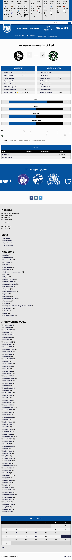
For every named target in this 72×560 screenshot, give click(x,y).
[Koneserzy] (2, 131)
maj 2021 (6, 477)
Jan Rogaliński (44, 81)
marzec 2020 (7, 511)
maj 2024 (6, 390)
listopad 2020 (7, 492)
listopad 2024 (7, 376)
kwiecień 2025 (7, 364)
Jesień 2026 (42, 36)
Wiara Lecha (67, 556)
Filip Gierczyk (44, 75)
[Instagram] (36, 198)
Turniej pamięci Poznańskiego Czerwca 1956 (17, 306)
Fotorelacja (6, 264)
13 (36, 533)
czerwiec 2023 (8, 417)
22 (55, 536)
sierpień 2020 (7, 499)
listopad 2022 (7, 434)
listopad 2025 (7, 347)
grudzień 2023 (7, 402)
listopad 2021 (7, 463)
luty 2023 (6, 427)
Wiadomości (34, 28)
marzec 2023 (7, 424)
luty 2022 (6, 456)
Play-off (5, 277)
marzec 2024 (7, 395)
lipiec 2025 (6, 356)
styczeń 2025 (7, 371)
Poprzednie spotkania (38, 140)
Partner (5, 274)
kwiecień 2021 (7, 480)
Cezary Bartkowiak (45, 72)
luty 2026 (6, 339)
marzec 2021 (7, 482)
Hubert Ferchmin (45, 87)
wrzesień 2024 (7, 381)
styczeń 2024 (7, 400)
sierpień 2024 (7, 383)
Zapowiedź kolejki (8, 315)
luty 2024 (6, 398)
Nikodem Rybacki (9, 84)
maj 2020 (6, 507)
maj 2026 (6, 332)
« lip (2, 547)
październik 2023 (8, 407)
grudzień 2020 (7, 490)
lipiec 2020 (6, 502)
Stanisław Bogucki (10, 87)
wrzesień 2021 (7, 468)
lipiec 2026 (6, 327)
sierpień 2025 (7, 354)
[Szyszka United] (2, 136)
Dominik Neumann (45, 89)
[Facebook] (31, 198)
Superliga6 (6, 296)
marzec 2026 (7, 337)
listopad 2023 (7, 405)
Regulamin (6, 289)
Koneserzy (5, 154)
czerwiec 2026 (8, 330)
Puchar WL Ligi (8, 286)
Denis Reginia (8, 75)
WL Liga (5, 310)
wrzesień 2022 (7, 439)
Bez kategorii (7, 257)
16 (65, 533)
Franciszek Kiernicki (46, 92)
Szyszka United (7, 157)
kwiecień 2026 (7, 334)
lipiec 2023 (6, 414)
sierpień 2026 (7, 325)
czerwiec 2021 (7, 475)
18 (16, 536)
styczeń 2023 (7, 429)
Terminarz (6, 301)
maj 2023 (6, 419)
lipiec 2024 (6, 385)
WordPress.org (7, 245)
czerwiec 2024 (8, 388)
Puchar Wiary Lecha (9, 284)
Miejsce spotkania (24, 140)
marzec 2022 (7, 453)
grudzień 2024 (7, 373)
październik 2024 (8, 378)
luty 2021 (6, 485)
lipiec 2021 (6, 473)
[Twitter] (41, 198)
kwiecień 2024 (7, 393)
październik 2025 (8, 349)
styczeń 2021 (7, 487)
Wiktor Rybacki (9, 78)
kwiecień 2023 (7, 422)
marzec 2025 (7, 366)
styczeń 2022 (7, 458)
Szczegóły (13, 140)
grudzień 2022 (7, 431)
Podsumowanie (8, 281)
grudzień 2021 (7, 461)
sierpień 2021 (7, 470)
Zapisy (5, 313)
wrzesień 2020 (7, 497)
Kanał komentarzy (9, 243)
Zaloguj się (6, 238)
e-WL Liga (6, 262)
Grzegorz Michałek (10, 92)
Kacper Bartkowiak (45, 84)
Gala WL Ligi (7, 267)
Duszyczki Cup (8, 260)
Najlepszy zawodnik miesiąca (12, 272)
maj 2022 (6, 448)
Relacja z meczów (9, 291)
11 (16, 533)
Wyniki (5, 140)
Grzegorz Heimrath (10, 89)
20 (36, 536)
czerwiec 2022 (7, 446)
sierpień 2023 (7, 412)
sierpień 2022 (7, 441)
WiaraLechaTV (8, 308)
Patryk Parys (8, 72)
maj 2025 (6, 361)
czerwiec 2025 (8, 359)
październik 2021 (8, 465)
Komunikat (6, 269)
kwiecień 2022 (7, 451)
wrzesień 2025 (7, 351)
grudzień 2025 (7, 344)
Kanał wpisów (7, 240)
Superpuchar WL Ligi (9, 298)
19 (26, 536)
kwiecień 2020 (7, 509)
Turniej (5, 303)
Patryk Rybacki (8, 81)
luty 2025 (6, 368)
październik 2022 (8, 436)
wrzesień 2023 (7, 410)
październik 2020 (8, 494)
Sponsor (6, 294)
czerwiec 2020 (8, 504)
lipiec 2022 (6, 444)
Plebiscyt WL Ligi (8, 279)
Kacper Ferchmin (45, 78)
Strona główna (21, 28)
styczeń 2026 (7, 342)
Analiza (5, 255)
